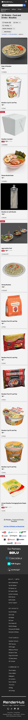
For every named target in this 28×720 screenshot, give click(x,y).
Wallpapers (11, 676)
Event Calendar (12, 682)
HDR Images (12, 647)
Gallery (14, 9)
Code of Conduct (16, 714)
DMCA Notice (11, 597)
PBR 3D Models (13, 626)
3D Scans (11, 620)
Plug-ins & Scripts (13, 655)
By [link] (4, 72)
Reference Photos (13, 649)
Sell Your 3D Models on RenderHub (14, 526)
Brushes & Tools (13, 652)
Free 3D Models (13, 612)
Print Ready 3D (12, 623)
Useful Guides (11, 600)
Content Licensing (13, 594)
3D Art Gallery (12, 670)
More (2, 11)
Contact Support (12, 602)
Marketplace (4, 9)
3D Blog (11, 687)
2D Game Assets (13, 658)
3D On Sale (11, 614)
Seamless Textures (13, 641)
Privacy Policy (17, 712)
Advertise (16, 705)
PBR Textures (12, 644)
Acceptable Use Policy (7, 714)
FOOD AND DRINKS (13, 34)
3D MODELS (4, 34)
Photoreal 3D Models (14, 629)
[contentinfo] (6, 5)
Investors (22, 705)
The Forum (11, 684)
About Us (5, 705)
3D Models (11, 617)
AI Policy (23, 714)
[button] (26, 1)
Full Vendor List (12, 588)
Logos (10, 705)
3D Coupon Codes (12, 591)
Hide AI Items (7, 31)
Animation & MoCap (14, 632)
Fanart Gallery (12, 673)
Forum (19, 9)
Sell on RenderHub (13, 582)
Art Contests (12, 679)
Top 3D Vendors (12, 585)
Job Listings (12, 690)
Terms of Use (10, 712)
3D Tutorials (12, 661)
